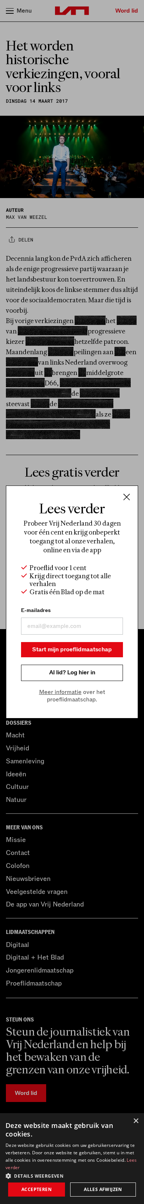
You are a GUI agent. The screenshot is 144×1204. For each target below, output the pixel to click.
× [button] (135, 1121)
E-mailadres (36, 610)
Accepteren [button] (36, 1189)
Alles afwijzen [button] (103, 1189)
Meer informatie (60, 692)
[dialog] (72, 1158)
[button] (72, 1175)
